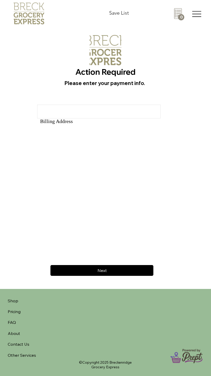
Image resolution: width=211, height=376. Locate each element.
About (14, 333)
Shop (13, 300)
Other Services (22, 355)
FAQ (12, 322)
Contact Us (18, 344)
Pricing (14, 311)
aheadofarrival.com (126, 325)
